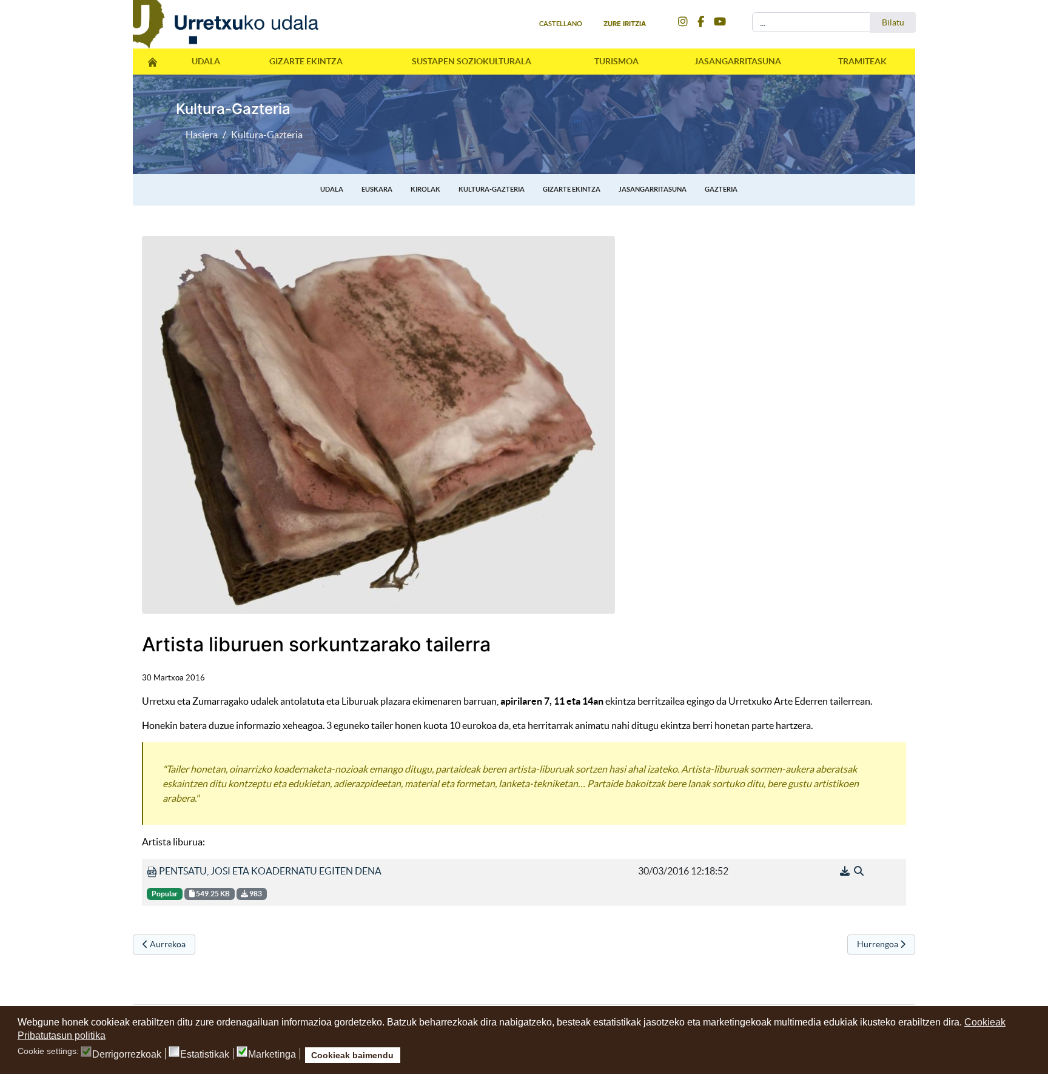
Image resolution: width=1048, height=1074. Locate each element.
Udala (206, 61)
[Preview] (859, 870)
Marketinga (272, 1054)
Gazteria (721, 189)
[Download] (846, 870)
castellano (560, 23)
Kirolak (425, 189)
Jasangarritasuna (737, 61)
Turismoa (616, 61)
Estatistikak (204, 1054)
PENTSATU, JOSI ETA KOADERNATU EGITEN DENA (269, 870)
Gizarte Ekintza (306, 61)
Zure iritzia (624, 23)
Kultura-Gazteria (491, 189)
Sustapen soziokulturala (471, 61)
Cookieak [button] (985, 1022)
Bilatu (893, 22)
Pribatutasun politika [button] (62, 1035)
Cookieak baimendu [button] (352, 1055)
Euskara (376, 189)
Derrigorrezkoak (126, 1054)
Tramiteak (862, 61)
